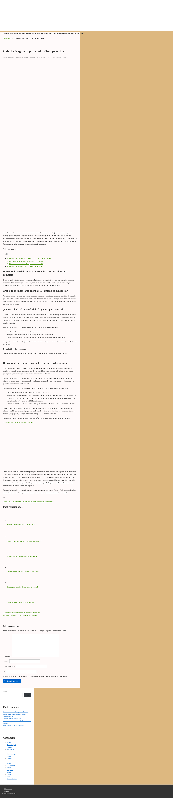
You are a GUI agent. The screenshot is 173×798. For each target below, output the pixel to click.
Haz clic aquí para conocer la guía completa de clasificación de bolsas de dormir (28, 501)
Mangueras (70, 33)
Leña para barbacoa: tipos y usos (12, 718)
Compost (9, 758)
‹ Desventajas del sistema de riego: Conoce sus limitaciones (21, 612)
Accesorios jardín (15, 33)
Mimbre (9, 772)
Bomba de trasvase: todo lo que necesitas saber (15, 712)
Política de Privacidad (10, 793)
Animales (25, 33)
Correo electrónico (9, 666)
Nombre (5, 661)
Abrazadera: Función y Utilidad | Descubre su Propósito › (21, 615)
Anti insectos (32, 33)
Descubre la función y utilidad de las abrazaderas (18, 422)
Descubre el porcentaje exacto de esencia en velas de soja (27, 266)
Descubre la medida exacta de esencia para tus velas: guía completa (30, 258)
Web (4, 671)
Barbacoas (40, 33)
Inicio (5, 38)
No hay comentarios (59, 57)
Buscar (5, 691)
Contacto (6, 791)
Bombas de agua (50, 33)
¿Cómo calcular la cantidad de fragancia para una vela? (26, 264)
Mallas (63, 33)
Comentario (7, 656)
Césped (9, 756)
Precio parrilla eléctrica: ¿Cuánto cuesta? (14, 725)
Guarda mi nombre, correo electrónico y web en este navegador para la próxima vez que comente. (36, 676)
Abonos (6, 33)
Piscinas (76, 33)
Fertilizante (10, 761)
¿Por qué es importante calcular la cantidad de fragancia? (26, 261)
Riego (81, 33)
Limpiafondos (11, 765)
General (58, 33)
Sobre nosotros (8, 789)
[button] (5, 254)
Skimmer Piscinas (12, 779)
